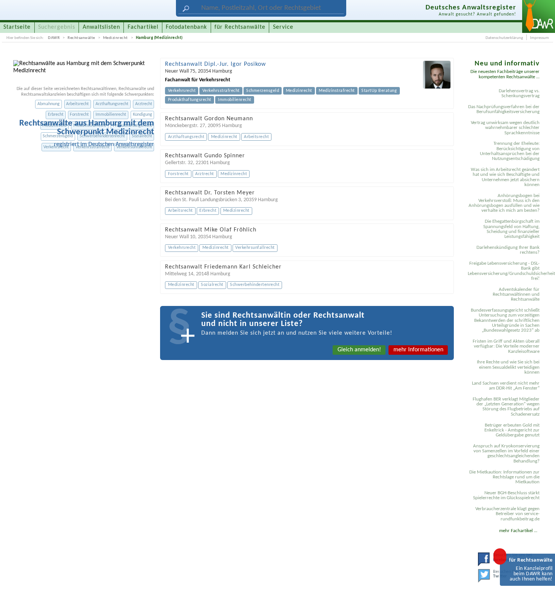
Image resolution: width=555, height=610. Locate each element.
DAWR (54, 38)
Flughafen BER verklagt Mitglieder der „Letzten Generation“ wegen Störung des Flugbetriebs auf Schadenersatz (506, 407)
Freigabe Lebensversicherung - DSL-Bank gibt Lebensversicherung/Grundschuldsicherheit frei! (505, 271)
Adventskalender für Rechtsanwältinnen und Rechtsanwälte (516, 294)
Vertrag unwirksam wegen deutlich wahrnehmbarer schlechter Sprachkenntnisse (505, 127)
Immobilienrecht (111, 114)
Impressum (539, 38)
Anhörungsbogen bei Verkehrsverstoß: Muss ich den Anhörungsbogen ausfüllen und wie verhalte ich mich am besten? (504, 203)
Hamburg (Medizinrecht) (159, 38)
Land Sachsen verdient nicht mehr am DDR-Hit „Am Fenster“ (506, 386)
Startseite (17, 27)
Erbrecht (55, 114)
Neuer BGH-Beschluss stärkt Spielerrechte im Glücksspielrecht (506, 495)
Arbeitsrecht (77, 104)
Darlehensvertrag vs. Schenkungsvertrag (519, 93)
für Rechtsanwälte (239, 27)
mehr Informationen (418, 350)
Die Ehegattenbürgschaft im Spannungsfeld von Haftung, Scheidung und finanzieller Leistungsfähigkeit (511, 229)
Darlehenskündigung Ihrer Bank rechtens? (508, 250)
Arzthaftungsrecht (112, 104)
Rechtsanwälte (81, 38)
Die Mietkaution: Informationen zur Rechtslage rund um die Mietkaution (504, 477)
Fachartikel (143, 27)
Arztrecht (143, 104)
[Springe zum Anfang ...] (541, 596)
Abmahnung (48, 104)
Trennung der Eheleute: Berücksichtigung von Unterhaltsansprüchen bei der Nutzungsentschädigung (510, 151)
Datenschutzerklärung (504, 38)
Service (283, 27)
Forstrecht (79, 114)
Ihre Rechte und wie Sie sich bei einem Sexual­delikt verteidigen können (508, 367)
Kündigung (142, 114)
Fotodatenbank (186, 27)
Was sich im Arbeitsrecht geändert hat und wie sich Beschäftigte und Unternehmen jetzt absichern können (505, 177)
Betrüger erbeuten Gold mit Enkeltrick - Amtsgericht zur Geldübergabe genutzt (512, 430)
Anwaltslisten (101, 27)
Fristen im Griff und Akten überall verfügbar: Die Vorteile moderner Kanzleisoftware (506, 346)
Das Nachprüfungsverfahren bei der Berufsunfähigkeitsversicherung (504, 109)
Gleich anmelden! (359, 350)
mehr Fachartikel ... (518, 530)
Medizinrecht (115, 38)
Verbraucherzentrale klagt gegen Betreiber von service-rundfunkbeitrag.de (507, 514)
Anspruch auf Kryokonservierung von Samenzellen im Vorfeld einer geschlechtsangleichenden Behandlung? (506, 454)
